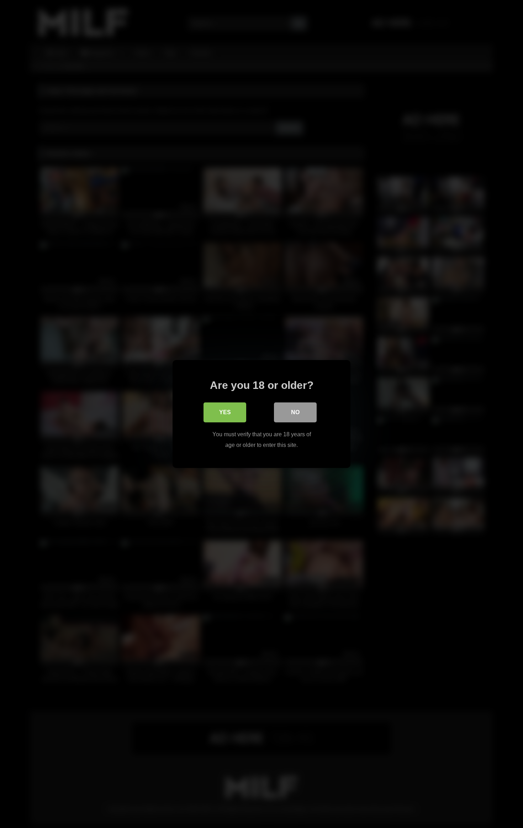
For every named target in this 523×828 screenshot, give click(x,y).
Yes (225, 412)
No (295, 412)
